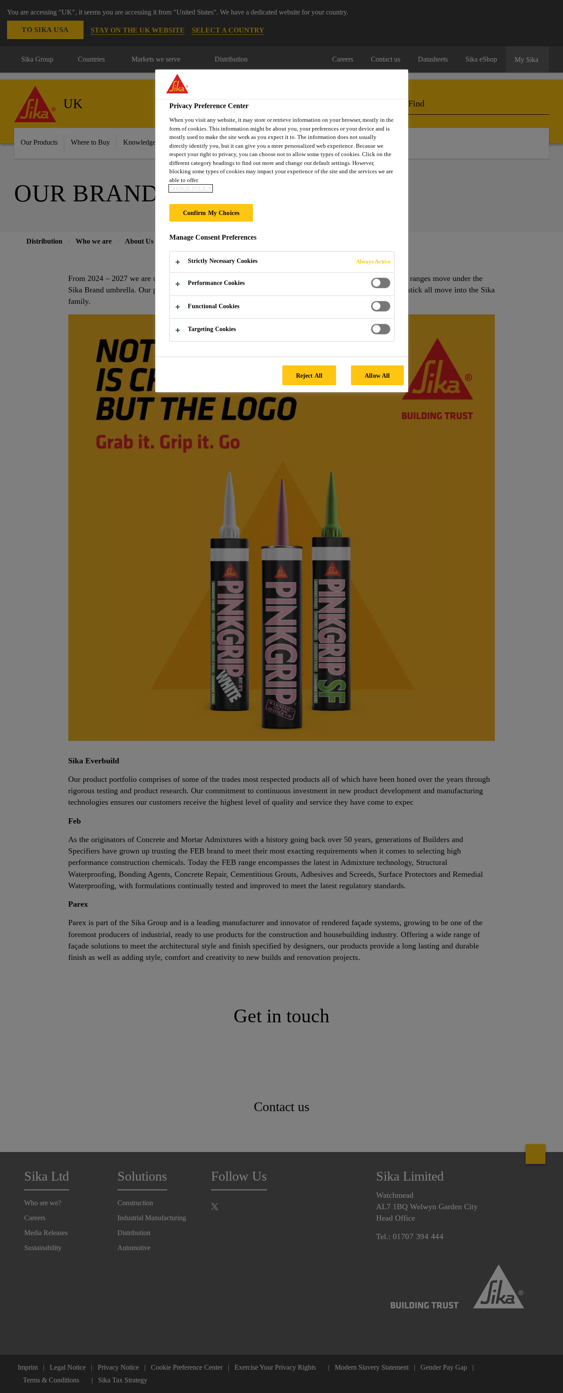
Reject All (309, 375)
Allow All (377, 375)
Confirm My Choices (211, 212)
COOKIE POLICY (190, 188)
